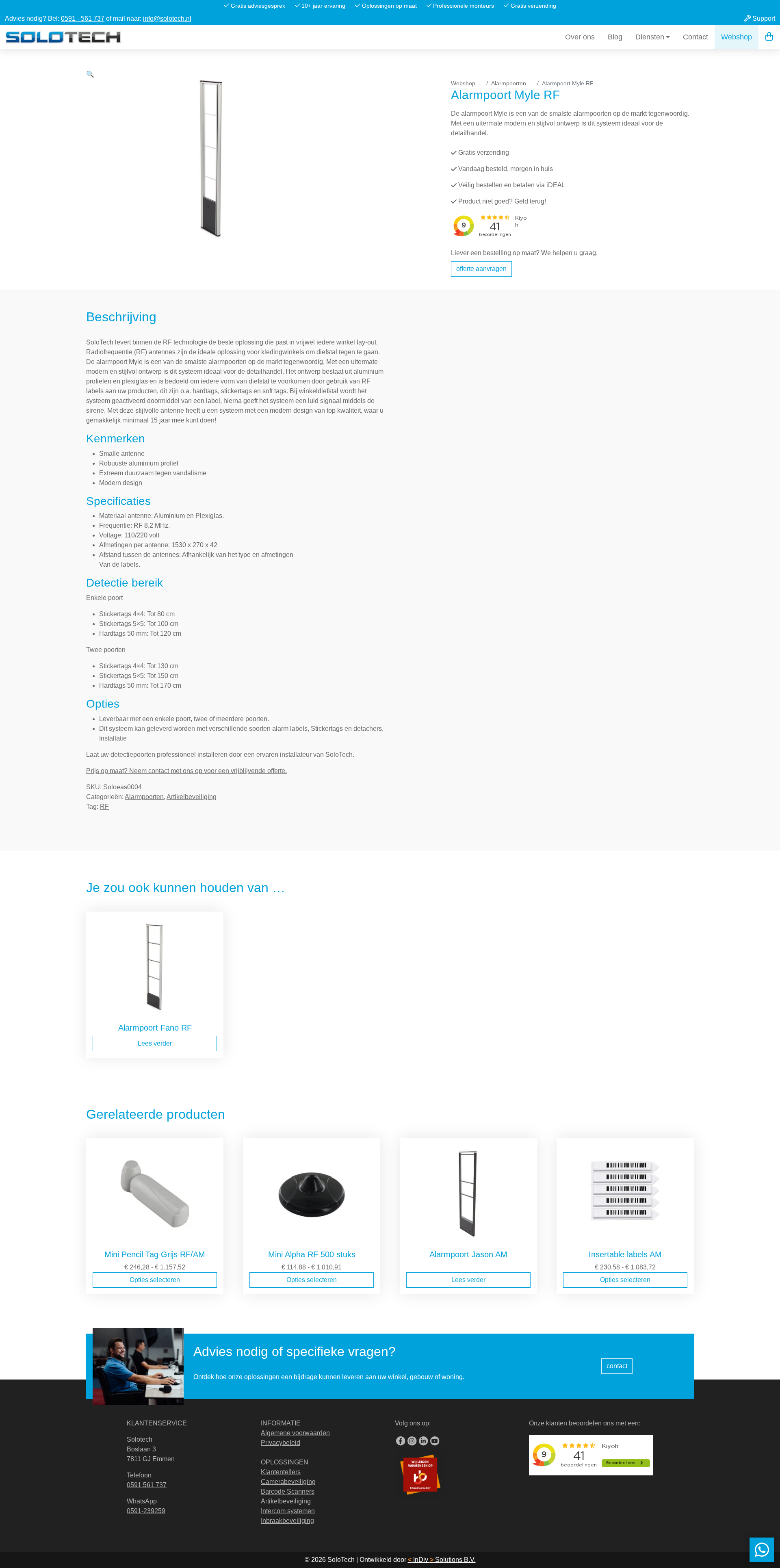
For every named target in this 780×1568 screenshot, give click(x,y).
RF (104, 806)
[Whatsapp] (762, 1550)
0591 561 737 (147, 1484)
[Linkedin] (423, 1442)
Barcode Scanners (287, 1491)
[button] (90, 173)
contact (617, 1365)
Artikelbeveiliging (192, 796)
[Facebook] (400, 1442)
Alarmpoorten (508, 83)
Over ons (580, 37)
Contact (695, 37)
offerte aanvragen (481, 268)
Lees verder (155, 1043)
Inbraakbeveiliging (287, 1520)
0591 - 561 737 (82, 18)
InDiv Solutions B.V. (442, 1559)
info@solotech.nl (167, 18)
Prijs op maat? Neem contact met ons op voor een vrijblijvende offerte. (186, 770)
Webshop (736, 37)
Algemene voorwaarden (295, 1432)
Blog (615, 37)
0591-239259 (146, 1510)
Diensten (649, 37)
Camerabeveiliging (288, 1481)
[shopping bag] (769, 37)
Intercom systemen (288, 1510)
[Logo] (63, 37)
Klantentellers (281, 1471)
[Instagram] (412, 1442)
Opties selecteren (155, 1279)
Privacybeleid (280, 1442)
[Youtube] (434, 1442)
